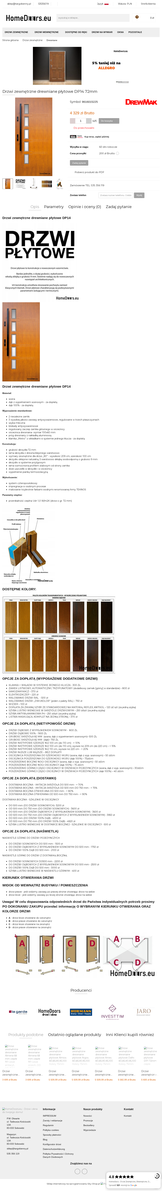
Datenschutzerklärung (54, 1149)
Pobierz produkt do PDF (89, 172)
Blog (45, 1139)
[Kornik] (144, 1012)
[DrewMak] (141, 101)
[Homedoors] (18, 1012)
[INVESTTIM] (81, 1012)
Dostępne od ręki (76, 32)
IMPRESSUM (49, 1116)
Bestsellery (88, 1125)
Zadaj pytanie (79, 163)
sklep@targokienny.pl (17, 1148)
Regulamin (48, 1125)
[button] (49, 1109)
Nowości (87, 1116)
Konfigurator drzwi (52, 1144)
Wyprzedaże (89, 1130)
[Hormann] (49, 1012)
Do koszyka (107, 121)
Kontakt (127, 1116)
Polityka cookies (51, 1130)
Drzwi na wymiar (102, 32)
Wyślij (139, 195)
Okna (120, 32)
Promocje (88, 1120)
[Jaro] (112, 1012)
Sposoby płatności (52, 1135)
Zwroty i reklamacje (52, 1120)
